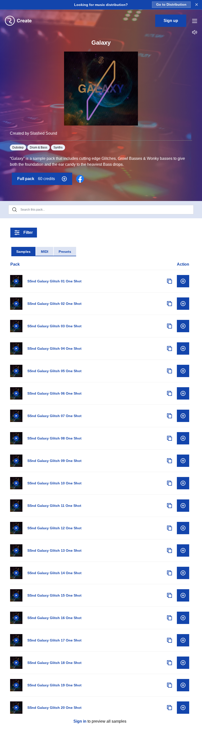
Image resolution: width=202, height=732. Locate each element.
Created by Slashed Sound (33, 133)
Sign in (79, 721)
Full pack (36, 179)
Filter (28, 232)
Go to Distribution (171, 4)
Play (16, 281)
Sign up (171, 20)
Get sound (183, 281)
